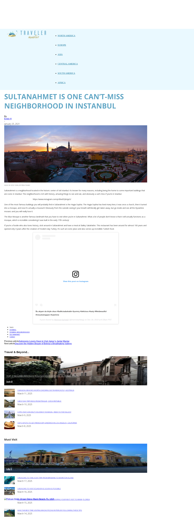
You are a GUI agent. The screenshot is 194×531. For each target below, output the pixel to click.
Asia (60, 54)
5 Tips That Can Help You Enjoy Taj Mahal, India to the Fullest (44, 412)
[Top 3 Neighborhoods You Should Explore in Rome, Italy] (75, 384)
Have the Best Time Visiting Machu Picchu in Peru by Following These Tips (49, 510)
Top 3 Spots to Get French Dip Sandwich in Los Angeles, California (47, 423)
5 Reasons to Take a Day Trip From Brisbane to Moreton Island (45, 477)
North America (66, 36)
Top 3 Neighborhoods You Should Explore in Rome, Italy (42, 376)
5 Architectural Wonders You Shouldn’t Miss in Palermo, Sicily (46, 463)
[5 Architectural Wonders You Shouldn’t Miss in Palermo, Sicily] (75, 472)
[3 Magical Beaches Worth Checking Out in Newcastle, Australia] (9, 396)
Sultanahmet (15, 334)
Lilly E (9, 469)
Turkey (12, 337)
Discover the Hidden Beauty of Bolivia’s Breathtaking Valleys (43, 343)
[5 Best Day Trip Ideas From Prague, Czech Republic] (9, 407)
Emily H (8, 119)
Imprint (103, 527)
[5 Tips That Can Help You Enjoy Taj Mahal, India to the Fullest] (9, 418)
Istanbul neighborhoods (20, 332)
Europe (62, 45)
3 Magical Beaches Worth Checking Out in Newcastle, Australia (45, 390)
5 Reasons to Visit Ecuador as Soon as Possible (39, 488)
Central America (68, 64)
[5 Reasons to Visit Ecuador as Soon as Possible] (9, 494)
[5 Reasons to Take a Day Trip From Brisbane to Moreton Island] (9, 483)
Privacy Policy (87, 527)
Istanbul (13, 330)
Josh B (9, 381)
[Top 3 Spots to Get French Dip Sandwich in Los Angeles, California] (9, 428)
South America (66, 73)
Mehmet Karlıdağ (61, 320)
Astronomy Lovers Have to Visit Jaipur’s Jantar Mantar (44, 341)
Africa (62, 83)
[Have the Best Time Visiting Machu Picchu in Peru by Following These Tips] (9, 516)
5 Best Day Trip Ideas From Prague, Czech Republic (39, 401)
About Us (72, 527)
